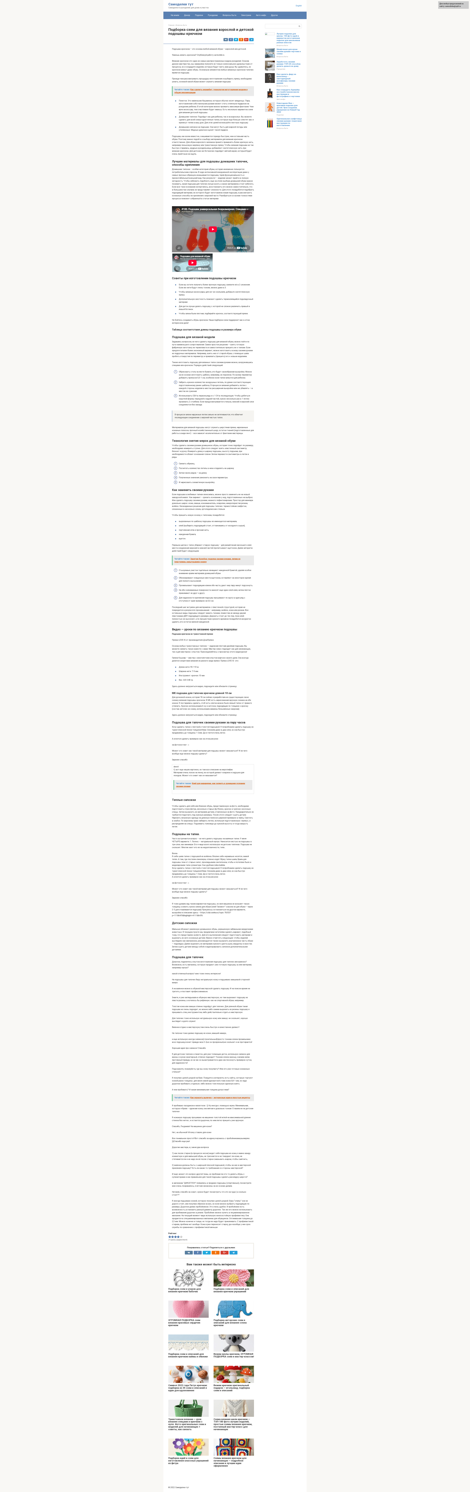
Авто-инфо (261, 15)
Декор (187, 15)
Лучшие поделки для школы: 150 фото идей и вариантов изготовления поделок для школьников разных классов (288, 38)
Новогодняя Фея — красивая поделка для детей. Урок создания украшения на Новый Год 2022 (288, 107)
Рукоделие (213, 15)
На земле (175, 15)
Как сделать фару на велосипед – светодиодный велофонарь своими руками (286, 78)
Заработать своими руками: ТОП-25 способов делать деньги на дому (288, 64)
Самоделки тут (181, 4)
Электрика (246, 15)
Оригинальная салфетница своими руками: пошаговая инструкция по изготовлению (289, 122)
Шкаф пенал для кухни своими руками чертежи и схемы (289, 51)
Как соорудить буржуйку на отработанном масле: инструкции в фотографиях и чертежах (288, 93)
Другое (274, 15)
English (299, 6)
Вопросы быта (229, 15)
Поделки (199, 15)
